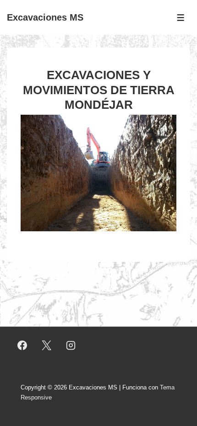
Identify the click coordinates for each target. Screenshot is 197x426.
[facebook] (22, 345)
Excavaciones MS (45, 17)
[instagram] (71, 345)
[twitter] (46, 345)
